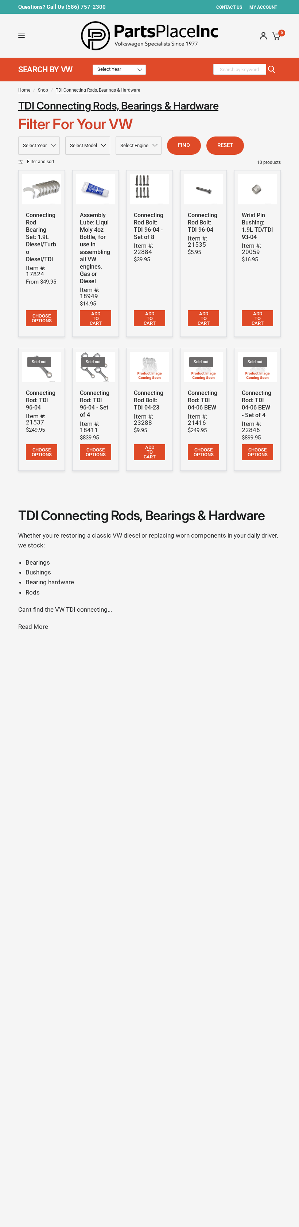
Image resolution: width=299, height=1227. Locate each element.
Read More (33, 627)
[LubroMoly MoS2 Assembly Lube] (95, 189)
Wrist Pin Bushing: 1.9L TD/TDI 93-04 (257, 226)
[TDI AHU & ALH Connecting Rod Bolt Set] (149, 189)
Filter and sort (40, 161)
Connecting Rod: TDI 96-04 (40, 400)
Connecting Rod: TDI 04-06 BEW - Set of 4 (256, 403)
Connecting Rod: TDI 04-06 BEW (202, 400)
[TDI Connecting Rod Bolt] (203, 189)
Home (24, 90)
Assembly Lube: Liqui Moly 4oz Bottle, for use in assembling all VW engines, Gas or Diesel (95, 248)
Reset (225, 145)
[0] (275, 36)
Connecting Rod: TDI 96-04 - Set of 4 (94, 403)
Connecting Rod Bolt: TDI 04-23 (148, 400)
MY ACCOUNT (263, 7)
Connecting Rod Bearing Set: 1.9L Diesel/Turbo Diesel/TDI (41, 237)
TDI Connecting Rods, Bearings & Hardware (98, 90)
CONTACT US (229, 7)
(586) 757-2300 (86, 7)
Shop (43, 90)
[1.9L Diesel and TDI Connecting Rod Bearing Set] (41, 189)
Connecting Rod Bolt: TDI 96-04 (202, 222)
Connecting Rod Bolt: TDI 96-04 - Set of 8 (148, 226)
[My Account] (263, 36)
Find (184, 145)
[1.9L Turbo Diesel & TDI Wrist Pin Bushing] (257, 189)
